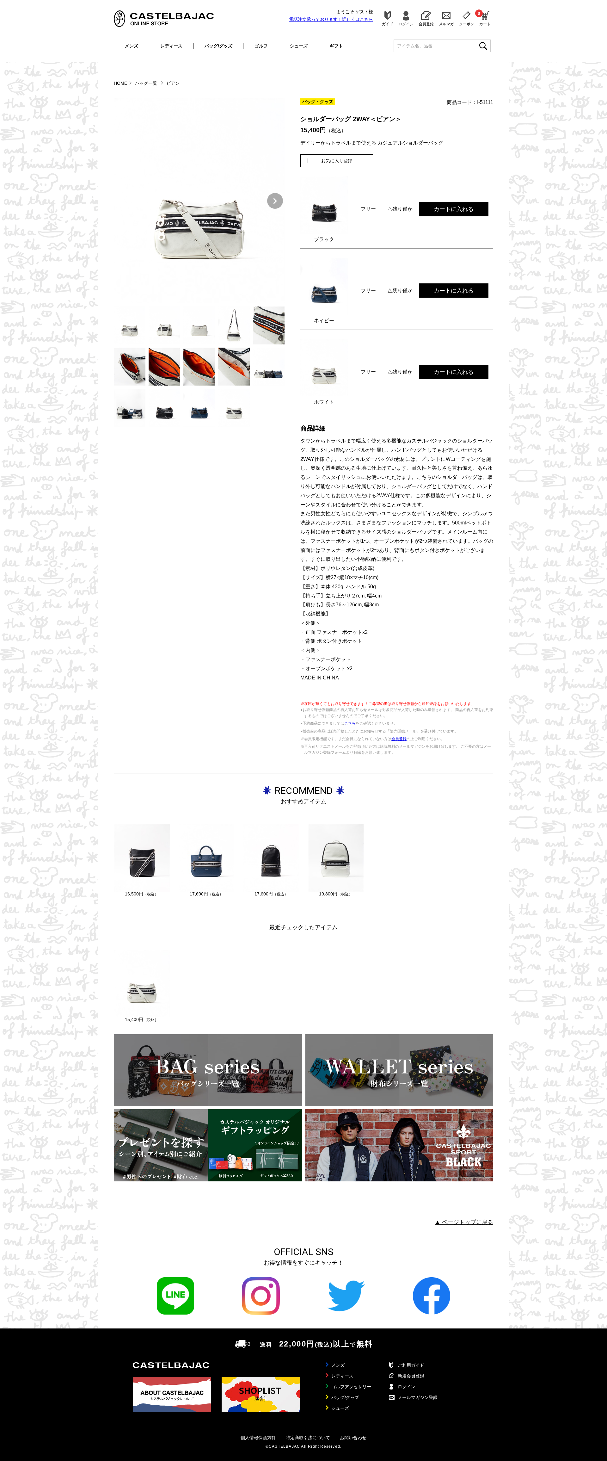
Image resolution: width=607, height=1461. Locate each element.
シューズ (299, 45)
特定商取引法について (308, 1437)
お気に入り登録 (336, 160)
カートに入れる (454, 209)
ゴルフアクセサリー (351, 1386)
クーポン (466, 24)
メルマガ (446, 24)
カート (485, 18)
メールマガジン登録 (418, 1397)
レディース (171, 45)
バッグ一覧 (146, 83)
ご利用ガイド (411, 1365)
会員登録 (426, 24)
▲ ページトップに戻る (464, 1222)
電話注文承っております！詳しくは (331, 19)
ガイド (387, 24)
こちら (350, 723)
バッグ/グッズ (218, 45)
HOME (120, 83)
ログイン (406, 24)
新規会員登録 (411, 1375)
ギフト (336, 45)
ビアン (173, 83)
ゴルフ (261, 45)
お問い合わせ (353, 1437)
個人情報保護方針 (258, 1437)
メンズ (131, 45)
